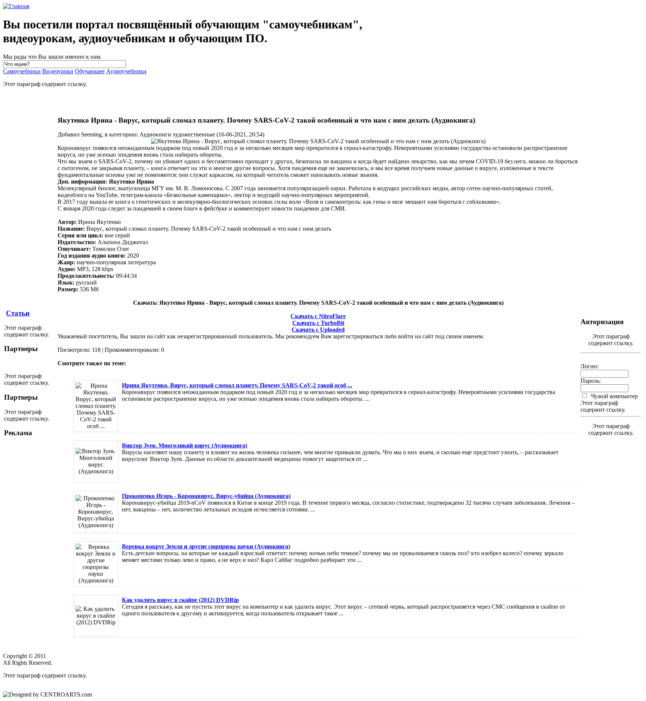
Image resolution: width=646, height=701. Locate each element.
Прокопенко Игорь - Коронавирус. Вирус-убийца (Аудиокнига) (206, 496)
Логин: (590, 366)
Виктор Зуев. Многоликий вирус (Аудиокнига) (184, 445)
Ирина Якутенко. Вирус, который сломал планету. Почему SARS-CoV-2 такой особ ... (237, 385)
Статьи (18, 313)
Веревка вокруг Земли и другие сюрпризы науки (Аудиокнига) (206, 546)
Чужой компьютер (614, 396)
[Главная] (16, 6)
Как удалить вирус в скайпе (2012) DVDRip (180, 600)
